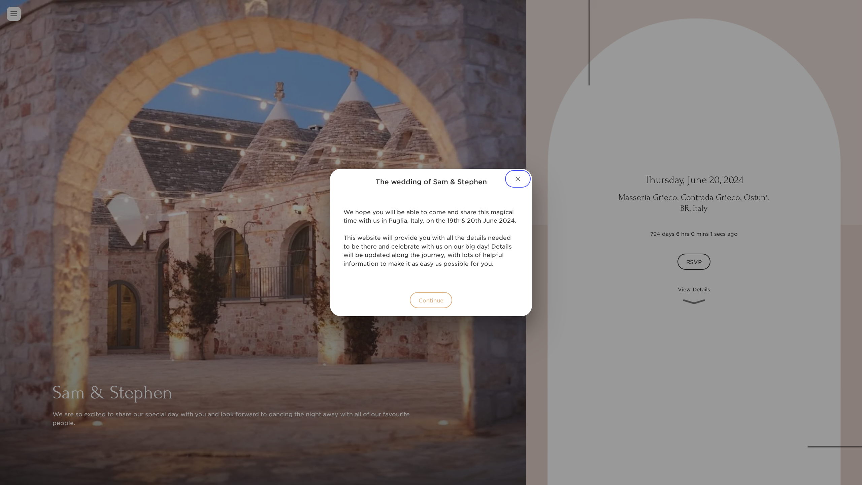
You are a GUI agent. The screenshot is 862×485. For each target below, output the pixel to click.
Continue (431, 300)
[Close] (518, 179)
